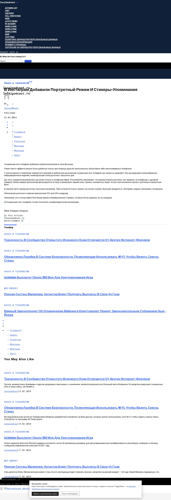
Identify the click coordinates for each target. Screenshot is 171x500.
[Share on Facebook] (88, 320)
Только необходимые (70, 494)
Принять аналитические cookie (45, 494)
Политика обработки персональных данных (31, 39)
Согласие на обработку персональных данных (33, 47)
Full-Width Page (13, 16)
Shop (7, 34)
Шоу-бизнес (17, 92)
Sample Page (11, 26)
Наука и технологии (21, 105)
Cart (7, 10)
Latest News (11, 21)
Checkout (9, 13)
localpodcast (11, 108)
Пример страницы (15, 44)
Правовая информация (18, 42)
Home (7, 18)
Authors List (11, 8)
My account (10, 23)
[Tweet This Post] (88, 124)
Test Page (10, 37)
